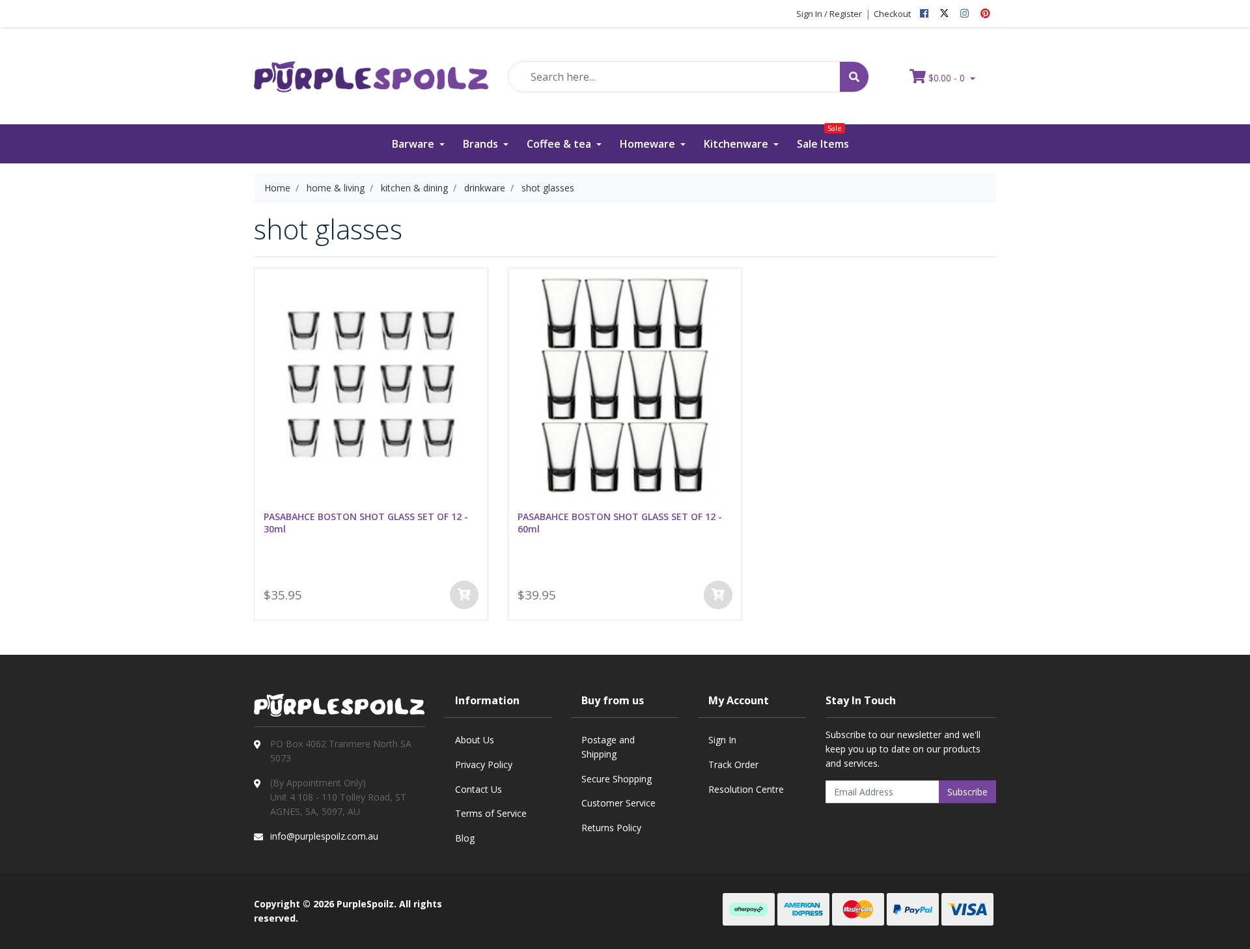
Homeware (649, 144)
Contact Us (478, 789)
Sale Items (823, 137)
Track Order (733, 764)
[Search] (854, 77)
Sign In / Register (829, 14)
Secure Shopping (616, 779)
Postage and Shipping (608, 747)
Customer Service (618, 803)
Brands (482, 144)
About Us (474, 740)
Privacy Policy (483, 764)
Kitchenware (737, 144)
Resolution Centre (746, 789)
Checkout (892, 14)
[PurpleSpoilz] (371, 68)
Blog (465, 838)
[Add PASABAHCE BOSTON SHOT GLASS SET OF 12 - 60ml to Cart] (718, 595)
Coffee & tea (560, 144)
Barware (414, 144)
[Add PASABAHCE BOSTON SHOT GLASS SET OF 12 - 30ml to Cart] (464, 595)
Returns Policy (611, 827)
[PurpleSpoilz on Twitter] (944, 14)
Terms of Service (491, 813)
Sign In (722, 740)
